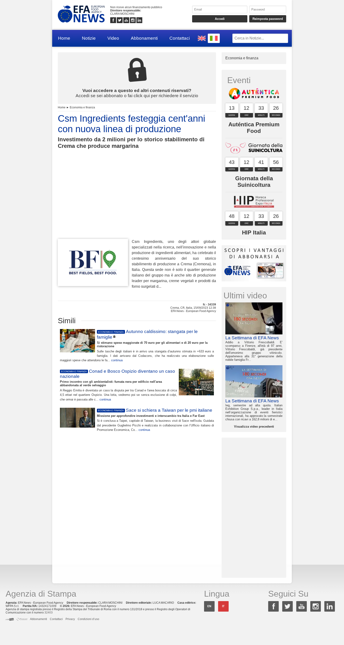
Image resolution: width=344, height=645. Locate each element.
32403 (48, 612)
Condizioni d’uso (88, 619)
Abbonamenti (144, 38)
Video (113, 38)
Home (64, 38)
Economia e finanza (82, 107)
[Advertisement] (137, 202)
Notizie (89, 38)
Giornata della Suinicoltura (254, 181)
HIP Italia (254, 232)
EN (209, 606)
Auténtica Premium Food (253, 127)
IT (223, 606)
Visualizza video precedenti (254, 426)
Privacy (70, 619)
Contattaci (179, 38)
